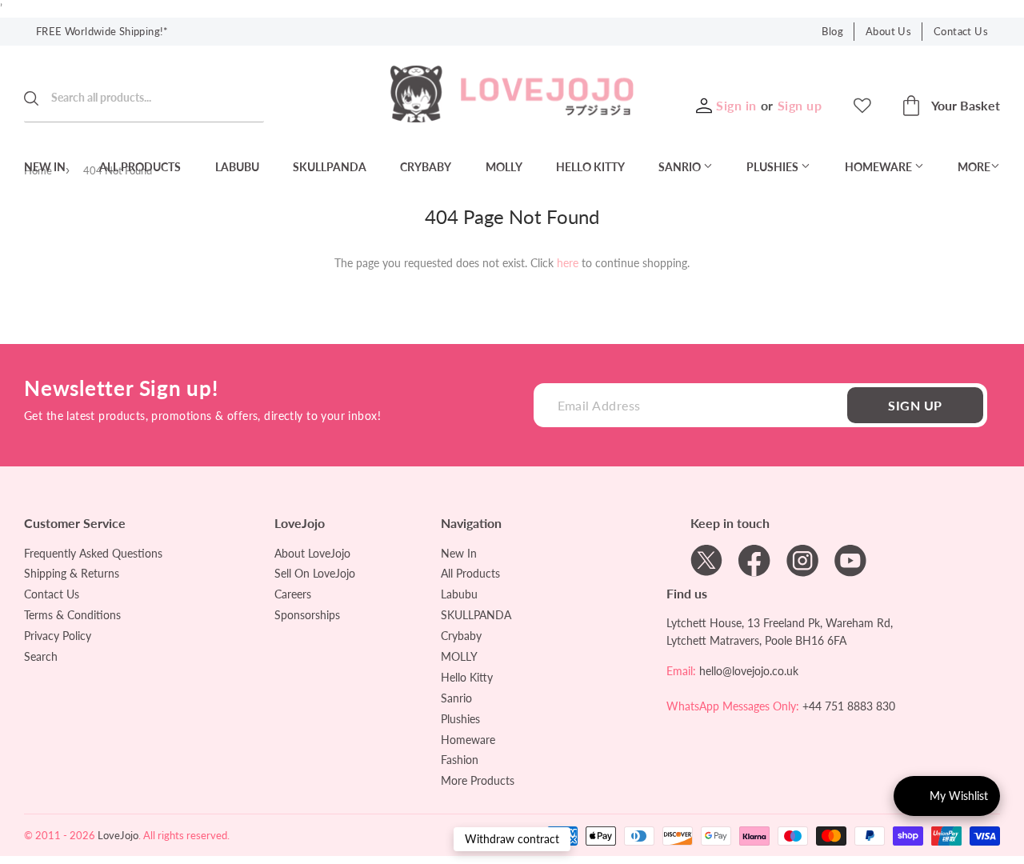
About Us (888, 31)
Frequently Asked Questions (93, 553)
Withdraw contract (512, 839)
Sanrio (680, 167)
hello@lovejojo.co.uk (748, 671)
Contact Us (961, 31)
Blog (832, 31)
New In (45, 167)
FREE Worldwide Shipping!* (102, 31)
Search (41, 656)
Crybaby (425, 167)
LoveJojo (118, 835)
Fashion (459, 759)
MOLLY (504, 167)
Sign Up (915, 405)
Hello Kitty (590, 167)
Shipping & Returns (71, 573)
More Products (477, 780)
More (974, 167)
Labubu (237, 167)
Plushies (773, 167)
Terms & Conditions (72, 615)
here (567, 263)
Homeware (879, 167)
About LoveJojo (312, 553)
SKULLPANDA (329, 167)
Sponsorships (307, 615)
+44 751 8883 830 (848, 706)
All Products (140, 167)
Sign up (800, 105)
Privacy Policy (57, 635)
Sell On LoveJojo (314, 573)
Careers (292, 594)
